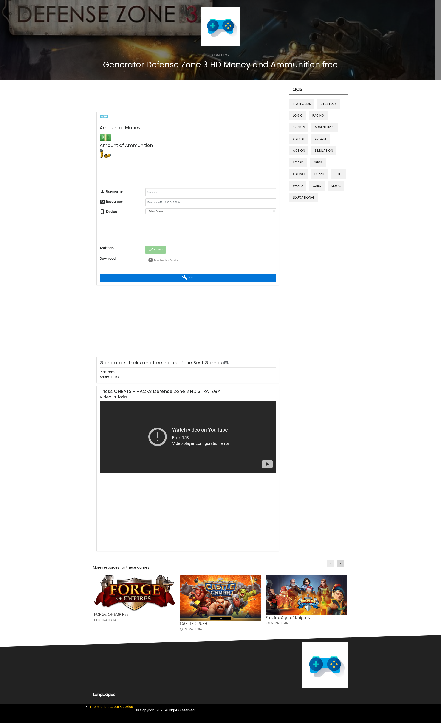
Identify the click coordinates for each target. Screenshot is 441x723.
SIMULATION (324, 150)
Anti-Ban (107, 248)
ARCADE (320, 139)
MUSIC (336, 185)
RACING (318, 115)
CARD (317, 185)
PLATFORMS (302, 103)
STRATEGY (329, 103)
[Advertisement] (179, 97)
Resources (111, 202)
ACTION (299, 150)
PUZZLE (319, 174)
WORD (298, 185)
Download (108, 258)
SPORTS (299, 127)
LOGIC (298, 115)
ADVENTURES (324, 127)
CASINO (299, 174)
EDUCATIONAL (303, 197)
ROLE (338, 174)
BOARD (298, 162)
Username (111, 191)
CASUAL (299, 139)
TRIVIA (318, 162)
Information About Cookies (111, 706)
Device (108, 212)
